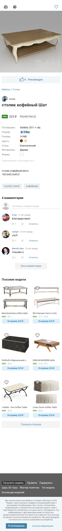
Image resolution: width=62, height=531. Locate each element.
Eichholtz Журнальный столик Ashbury (15, 360)
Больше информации (42, 526)
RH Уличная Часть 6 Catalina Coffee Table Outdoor (46, 313)
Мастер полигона (29, 487)
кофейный (32, 186)
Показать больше (31, 424)
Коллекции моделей (13, 492)
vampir (15, 232)
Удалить (40, 270)
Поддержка (45, 482)
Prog (14, 215)
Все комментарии (31, 266)
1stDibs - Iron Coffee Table (14, 407)
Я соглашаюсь (16, 525)
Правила (32, 482)
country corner (11, 186)
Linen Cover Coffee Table (45, 407)
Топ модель (48, 487)
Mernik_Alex (18, 248)
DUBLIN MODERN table (44, 360)
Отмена (21, 270)
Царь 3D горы (9, 487)
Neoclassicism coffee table (15, 313)
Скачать (40, 270)
